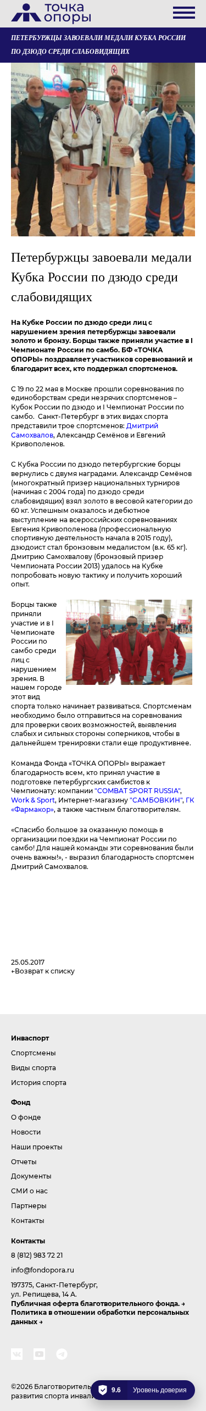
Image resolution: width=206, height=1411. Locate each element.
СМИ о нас (29, 1190)
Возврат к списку (45, 970)
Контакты (27, 1220)
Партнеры (29, 1205)
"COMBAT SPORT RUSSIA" (137, 790)
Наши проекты (37, 1146)
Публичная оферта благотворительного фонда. (95, 1303)
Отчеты (24, 1161)
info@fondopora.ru (42, 1269)
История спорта (38, 1082)
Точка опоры (51, 13)
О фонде (26, 1117)
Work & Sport (33, 799)
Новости (26, 1131)
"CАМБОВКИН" (156, 799)
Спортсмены (33, 1052)
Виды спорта (33, 1067)
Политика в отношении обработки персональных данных (100, 1317)
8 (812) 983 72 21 (37, 1254)
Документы (31, 1175)
